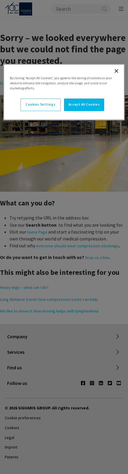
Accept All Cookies (84, 104)
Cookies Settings (40, 104)
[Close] (116, 70)
